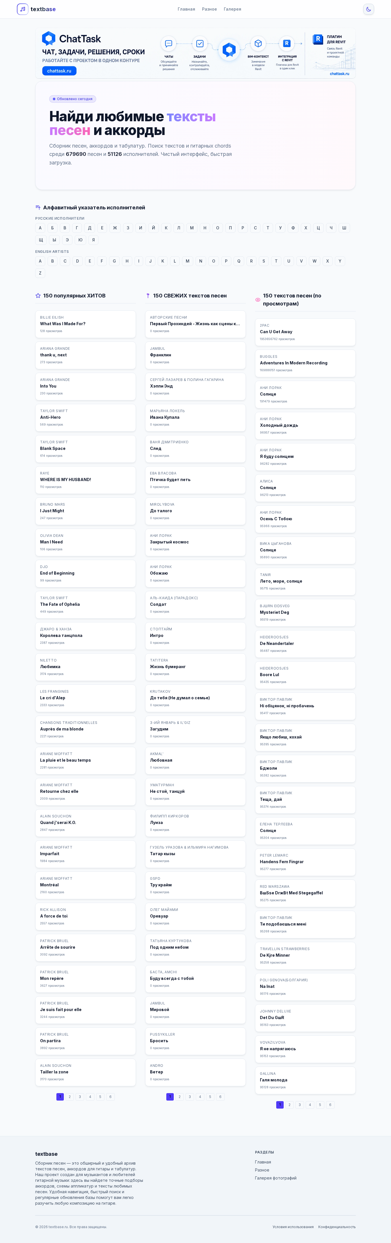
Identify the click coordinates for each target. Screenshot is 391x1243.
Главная (186, 9)
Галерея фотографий (276, 1178)
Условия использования (293, 1227)
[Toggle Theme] (368, 9)
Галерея (232, 9)
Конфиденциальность (337, 1227)
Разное (209, 9)
